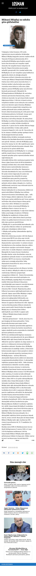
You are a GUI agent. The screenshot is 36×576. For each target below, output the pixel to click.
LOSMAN (18, 4)
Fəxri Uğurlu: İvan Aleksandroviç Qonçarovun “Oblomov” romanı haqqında (15, 536)
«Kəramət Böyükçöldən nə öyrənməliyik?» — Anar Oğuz (18, 549)
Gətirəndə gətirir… (10, 482)
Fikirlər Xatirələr (9, 45)
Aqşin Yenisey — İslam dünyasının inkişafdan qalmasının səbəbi (16, 508)
